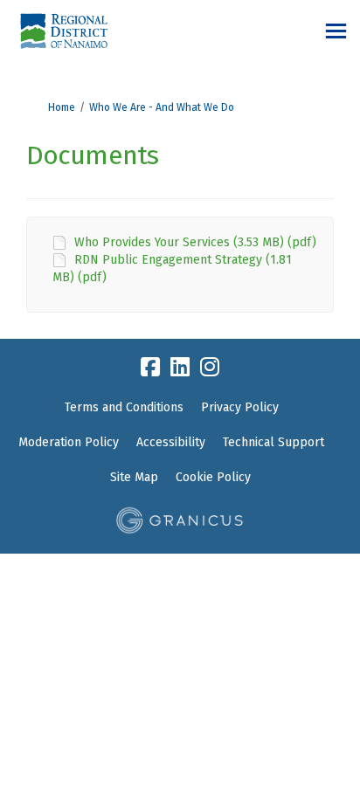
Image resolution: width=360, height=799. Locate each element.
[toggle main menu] (336, 31)
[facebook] (150, 367)
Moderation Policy (68, 442)
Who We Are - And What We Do (161, 107)
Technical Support (273, 442)
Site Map (134, 477)
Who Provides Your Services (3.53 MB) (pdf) (195, 242)
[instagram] (209, 367)
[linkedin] (180, 367)
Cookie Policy (213, 477)
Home (61, 107)
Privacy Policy (240, 407)
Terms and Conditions (124, 407)
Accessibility (170, 442)
